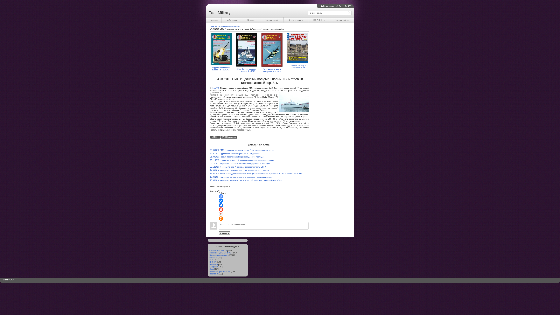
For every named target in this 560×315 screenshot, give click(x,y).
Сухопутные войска (218, 250)
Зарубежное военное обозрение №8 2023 (272, 70)
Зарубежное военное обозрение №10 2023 (221, 68)
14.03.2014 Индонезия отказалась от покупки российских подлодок (240, 170)
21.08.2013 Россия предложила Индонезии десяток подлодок (237, 157)
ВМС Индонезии (229, 137)
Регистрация (328, 6)
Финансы (213, 257)
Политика (213, 264)
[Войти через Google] (221, 214)
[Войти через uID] (221, 196)
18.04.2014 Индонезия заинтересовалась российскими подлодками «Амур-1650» (245, 180)
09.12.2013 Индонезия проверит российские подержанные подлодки (240, 163)
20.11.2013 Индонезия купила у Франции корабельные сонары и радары (242, 160)
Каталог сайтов (342, 20)
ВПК (211, 260)
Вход (341, 6)
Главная (214, 20)
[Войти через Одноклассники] (221, 218)
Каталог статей (271, 20)
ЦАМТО (215, 88)
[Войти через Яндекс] (221, 209)
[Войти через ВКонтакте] (221, 201)
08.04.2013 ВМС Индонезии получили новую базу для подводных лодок (242, 150)
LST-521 (215, 137)
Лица (211, 269)
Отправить (224, 233)
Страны (250, 20)
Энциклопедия (295, 20)
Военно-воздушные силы (220, 253)
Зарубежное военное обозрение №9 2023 (246, 70)
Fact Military (220, 12)
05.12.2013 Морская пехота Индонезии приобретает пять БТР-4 (238, 167)
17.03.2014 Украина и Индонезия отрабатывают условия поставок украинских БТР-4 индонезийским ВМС (256, 174)
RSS (349, 6)
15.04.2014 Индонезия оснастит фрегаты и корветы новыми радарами (241, 177)
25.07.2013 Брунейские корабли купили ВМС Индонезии (234, 153)
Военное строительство (219, 271)
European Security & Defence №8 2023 (297, 66)
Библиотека (231, 20)
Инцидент (213, 274)
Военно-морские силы (219, 255)
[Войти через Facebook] (221, 205)
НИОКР (212, 262)
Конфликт (213, 267)
